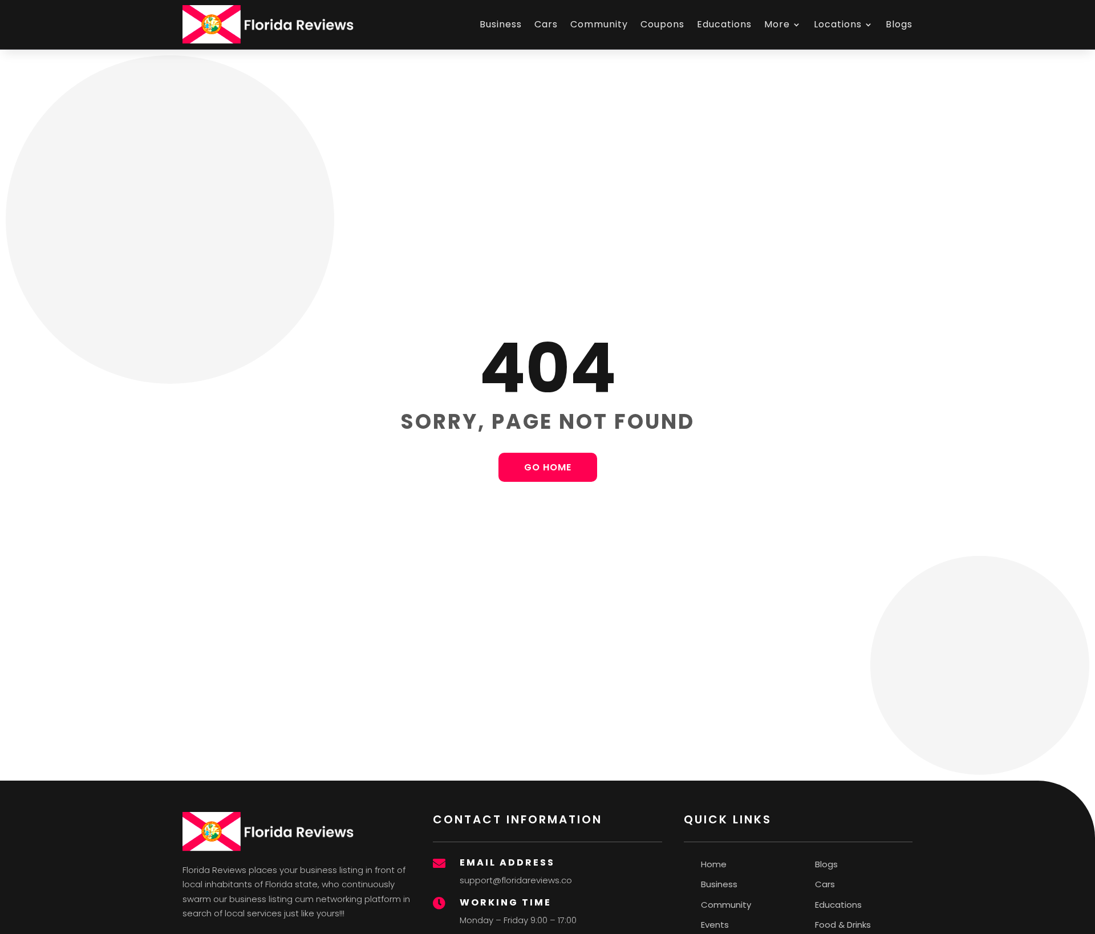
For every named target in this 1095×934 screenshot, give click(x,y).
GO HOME (547, 467)
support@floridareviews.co (516, 880)
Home (714, 864)
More (777, 24)
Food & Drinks (843, 925)
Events (715, 925)
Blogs (899, 24)
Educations (724, 24)
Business (501, 24)
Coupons (662, 24)
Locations (838, 24)
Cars (546, 24)
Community (599, 24)
